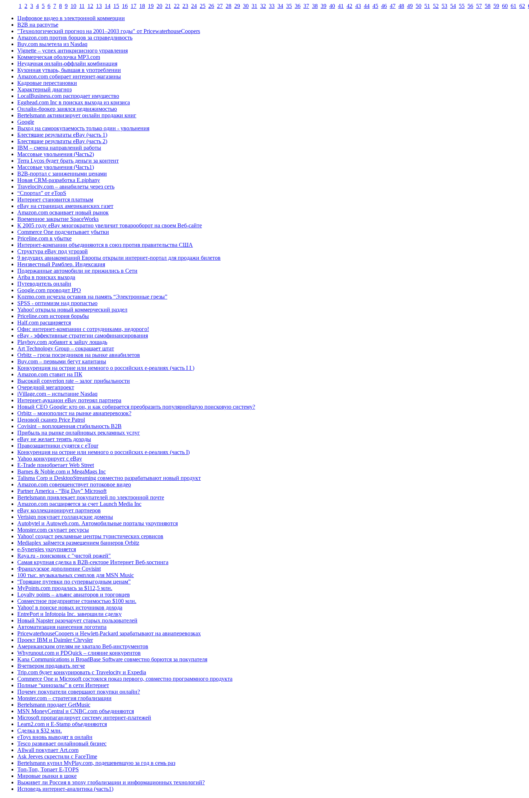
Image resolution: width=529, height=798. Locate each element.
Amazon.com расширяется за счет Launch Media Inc (79, 504)
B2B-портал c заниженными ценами (62, 174)
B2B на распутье (37, 25)
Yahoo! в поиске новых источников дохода (69, 607)
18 (142, 6)
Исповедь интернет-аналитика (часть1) (65, 789)
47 (392, 6)
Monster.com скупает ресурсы (53, 530)
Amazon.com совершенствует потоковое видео (74, 484)
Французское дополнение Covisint (59, 569)
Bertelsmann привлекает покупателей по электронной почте (90, 497)
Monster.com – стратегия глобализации (64, 698)
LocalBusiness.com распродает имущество (68, 96)
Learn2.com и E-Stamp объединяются (62, 724)
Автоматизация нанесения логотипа (62, 627)
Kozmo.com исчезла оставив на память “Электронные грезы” (92, 297)
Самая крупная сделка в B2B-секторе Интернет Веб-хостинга (92, 562)
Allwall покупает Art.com (47, 750)
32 (263, 6)
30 (246, 6)
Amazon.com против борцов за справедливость (74, 38)
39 (323, 6)
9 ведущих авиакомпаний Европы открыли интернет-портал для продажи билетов (119, 258)
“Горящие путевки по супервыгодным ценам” (74, 582)
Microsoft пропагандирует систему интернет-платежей (84, 718)
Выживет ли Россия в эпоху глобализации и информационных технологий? (111, 782)
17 (133, 6)
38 (315, 6)
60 (505, 6)
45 (375, 6)
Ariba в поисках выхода (46, 277)
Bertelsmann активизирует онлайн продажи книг (76, 115)
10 (73, 6)
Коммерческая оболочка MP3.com (58, 57)
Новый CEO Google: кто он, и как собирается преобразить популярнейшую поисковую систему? (136, 407)
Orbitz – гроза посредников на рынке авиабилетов (78, 355)
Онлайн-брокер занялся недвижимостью (67, 109)
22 (177, 6)
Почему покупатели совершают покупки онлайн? (78, 692)
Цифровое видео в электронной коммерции (71, 18)
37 (306, 6)
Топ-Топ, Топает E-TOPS (48, 769)
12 (90, 6)
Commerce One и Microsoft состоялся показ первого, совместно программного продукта (124, 679)
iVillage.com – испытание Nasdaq (57, 394)
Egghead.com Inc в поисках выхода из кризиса (73, 102)
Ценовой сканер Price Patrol (51, 420)
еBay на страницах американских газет (65, 206)
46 (384, 6)
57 (479, 6)
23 (185, 6)
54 (453, 6)
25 (202, 6)
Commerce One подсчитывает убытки (63, 232)
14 (107, 6)
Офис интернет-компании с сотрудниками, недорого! (83, 329)
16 (125, 6)
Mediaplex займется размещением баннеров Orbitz (78, 543)
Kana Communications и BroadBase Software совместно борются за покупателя (112, 659)
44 (367, 6)
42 (349, 6)
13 (99, 6)
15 (116, 6)
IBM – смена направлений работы (59, 148)
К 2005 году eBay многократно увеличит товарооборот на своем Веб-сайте (109, 225)
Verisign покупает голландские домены (65, 517)
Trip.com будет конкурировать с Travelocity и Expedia (81, 672)
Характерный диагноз (44, 89)
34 (280, 6)
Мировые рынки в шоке (47, 776)
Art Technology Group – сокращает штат (65, 348)
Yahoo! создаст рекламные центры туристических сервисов (90, 536)
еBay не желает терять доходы (54, 439)
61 (513, 6)
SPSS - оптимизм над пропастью (57, 303)
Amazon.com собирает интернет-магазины (69, 76)
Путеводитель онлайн (44, 284)
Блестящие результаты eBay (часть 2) (62, 141)
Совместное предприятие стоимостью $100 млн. (76, 601)
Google (25, 122)
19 (151, 6)
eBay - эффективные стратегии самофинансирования (82, 335)
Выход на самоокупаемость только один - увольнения (83, 128)
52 (436, 6)
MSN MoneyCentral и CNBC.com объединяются (75, 711)
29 (237, 6)
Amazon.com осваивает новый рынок (63, 212)
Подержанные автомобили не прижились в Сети (77, 271)
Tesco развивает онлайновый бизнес (62, 743)
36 (297, 6)
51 (427, 6)
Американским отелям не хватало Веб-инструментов (82, 646)
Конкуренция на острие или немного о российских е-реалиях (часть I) (103, 452)
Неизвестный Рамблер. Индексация (61, 264)
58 (487, 6)
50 (418, 6)
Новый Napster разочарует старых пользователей (77, 620)
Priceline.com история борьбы (53, 316)
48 (401, 6)
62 (522, 6)
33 (272, 6)
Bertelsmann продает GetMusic (53, 705)
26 (211, 6)
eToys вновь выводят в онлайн (54, 737)
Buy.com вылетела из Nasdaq (52, 44)
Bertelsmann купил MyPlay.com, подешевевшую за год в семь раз (96, 763)
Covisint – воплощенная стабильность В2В (69, 426)
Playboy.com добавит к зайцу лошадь (62, 342)
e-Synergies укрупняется (46, 549)
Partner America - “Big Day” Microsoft (62, 491)
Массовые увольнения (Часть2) (55, 154)
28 (228, 6)
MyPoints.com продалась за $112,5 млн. (64, 588)
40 (332, 6)
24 (194, 6)
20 (159, 6)
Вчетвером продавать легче (51, 666)
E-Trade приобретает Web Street (55, 465)
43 (358, 6)
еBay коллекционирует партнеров (59, 510)
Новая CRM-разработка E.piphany (58, 180)
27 (220, 6)
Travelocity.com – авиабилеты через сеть (65, 186)
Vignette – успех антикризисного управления (72, 50)
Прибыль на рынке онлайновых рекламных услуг (78, 433)
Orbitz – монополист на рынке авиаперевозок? (74, 413)
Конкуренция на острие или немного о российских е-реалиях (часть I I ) (105, 368)
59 (496, 6)
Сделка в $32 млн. (39, 730)
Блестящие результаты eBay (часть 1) (62, 135)
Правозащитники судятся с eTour (57, 446)
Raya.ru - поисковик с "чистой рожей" (64, 556)
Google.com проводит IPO (49, 290)
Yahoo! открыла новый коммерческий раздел (72, 310)
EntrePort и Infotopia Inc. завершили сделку (69, 614)
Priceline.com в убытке (44, 238)
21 (168, 6)
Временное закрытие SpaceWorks (58, 219)
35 (289, 6)
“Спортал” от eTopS (41, 193)
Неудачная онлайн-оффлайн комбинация (67, 63)
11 (82, 6)
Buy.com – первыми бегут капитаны (61, 361)
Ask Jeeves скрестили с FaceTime (57, 756)
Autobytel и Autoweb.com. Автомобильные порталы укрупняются (97, 523)
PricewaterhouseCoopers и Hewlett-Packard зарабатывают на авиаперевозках (109, 633)
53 (444, 6)
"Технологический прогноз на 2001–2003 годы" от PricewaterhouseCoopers (108, 31)
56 (470, 6)
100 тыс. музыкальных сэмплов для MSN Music (75, 575)
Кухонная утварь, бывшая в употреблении (69, 70)
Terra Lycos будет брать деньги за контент (68, 161)
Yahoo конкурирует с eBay (49, 458)
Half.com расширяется (44, 322)
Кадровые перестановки (47, 83)
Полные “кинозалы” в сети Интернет (63, 685)
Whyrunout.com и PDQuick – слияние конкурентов (79, 653)
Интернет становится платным (55, 199)
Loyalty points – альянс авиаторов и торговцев (73, 594)
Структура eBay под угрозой (52, 251)
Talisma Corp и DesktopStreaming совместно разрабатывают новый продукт (109, 478)
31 (254, 6)
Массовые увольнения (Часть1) (55, 167)
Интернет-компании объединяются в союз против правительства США (105, 245)
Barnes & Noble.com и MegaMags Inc (61, 471)
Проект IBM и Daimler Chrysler (55, 640)
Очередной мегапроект (45, 387)
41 (341, 6)
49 (410, 6)
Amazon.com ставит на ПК (49, 374)
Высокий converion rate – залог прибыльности (73, 381)
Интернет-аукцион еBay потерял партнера (69, 400)
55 (462, 6)
